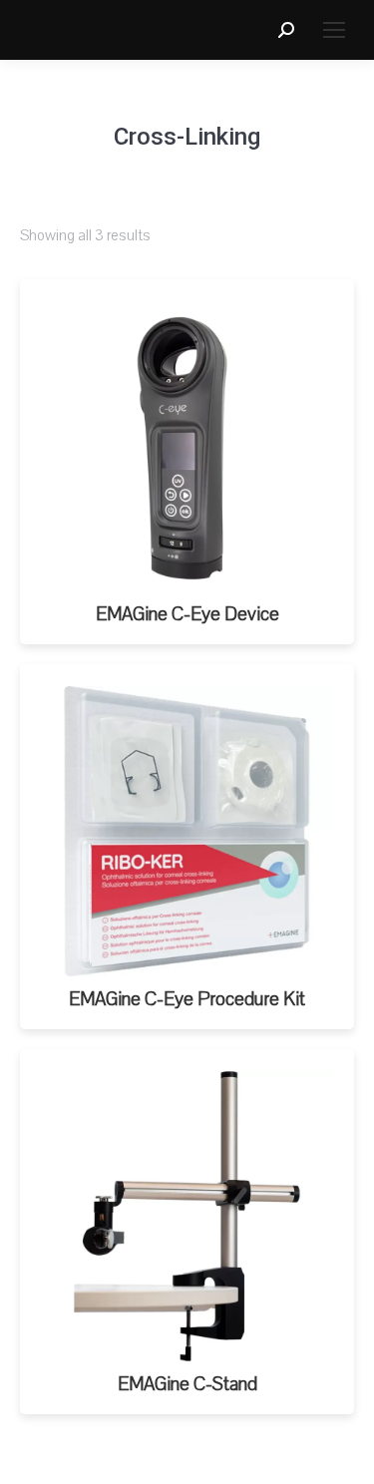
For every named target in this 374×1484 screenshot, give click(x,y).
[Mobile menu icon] (334, 30)
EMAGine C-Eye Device (187, 614)
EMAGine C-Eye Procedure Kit (187, 999)
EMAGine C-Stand (187, 1384)
